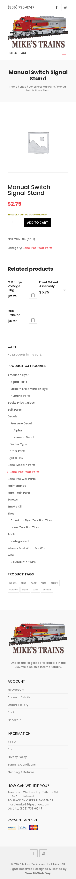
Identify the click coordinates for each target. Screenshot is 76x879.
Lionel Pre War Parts (22, 479)
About (12, 742)
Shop (23, 87)
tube (36, 589)
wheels (47, 589)
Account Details (19, 697)
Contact (13, 749)
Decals (12, 416)
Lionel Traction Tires (25, 527)
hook (33, 583)
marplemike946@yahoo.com (28, 804)
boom (13, 583)
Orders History (18, 705)
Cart (11, 712)
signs (25, 589)
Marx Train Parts (19, 493)
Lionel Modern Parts (21, 465)
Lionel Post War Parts (42, 87)
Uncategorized (18, 541)
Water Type (19, 444)
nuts (43, 583)
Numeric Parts (20, 396)
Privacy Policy (17, 757)
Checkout (14, 720)
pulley (54, 583)
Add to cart (37, 222)
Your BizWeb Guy (38, 873)
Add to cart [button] (33, 295)
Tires (11, 513)
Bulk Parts (15, 410)
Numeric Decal (23, 437)
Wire (11, 555)
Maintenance (17, 486)
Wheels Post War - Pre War (27, 548)
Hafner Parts (17, 451)
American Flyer (18, 375)
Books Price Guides (21, 403)
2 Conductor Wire (23, 562)
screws (13, 589)
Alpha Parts (19, 382)
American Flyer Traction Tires (31, 520)
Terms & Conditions (22, 765)
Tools (12, 534)
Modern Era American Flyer (30, 389)
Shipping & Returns (21, 772)
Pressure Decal (21, 423)
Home (13, 87)
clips (23, 583)
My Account (16, 690)
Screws (13, 499)
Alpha (17, 430)
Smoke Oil (15, 506)
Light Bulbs (15, 458)
